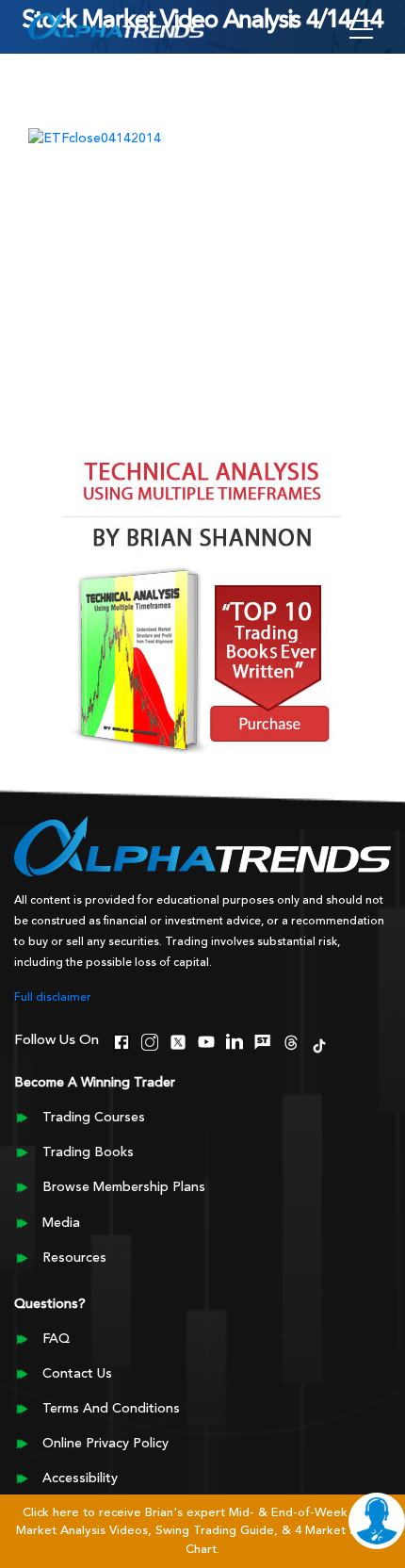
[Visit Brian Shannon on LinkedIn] (234, 1040)
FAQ (56, 1339)
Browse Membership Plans (123, 1187)
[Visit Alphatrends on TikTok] (319, 1044)
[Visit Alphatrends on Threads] (291, 1040)
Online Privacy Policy (105, 1443)
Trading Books (88, 1152)
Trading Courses (93, 1117)
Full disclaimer (52, 998)
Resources (74, 1258)
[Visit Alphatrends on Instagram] (149, 1040)
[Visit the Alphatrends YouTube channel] (206, 1040)
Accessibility (80, 1478)
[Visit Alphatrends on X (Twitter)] (178, 1040)
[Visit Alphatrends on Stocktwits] (262, 1040)
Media (61, 1223)
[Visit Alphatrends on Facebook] (121, 1040)
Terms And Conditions (111, 1408)
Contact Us (77, 1373)
